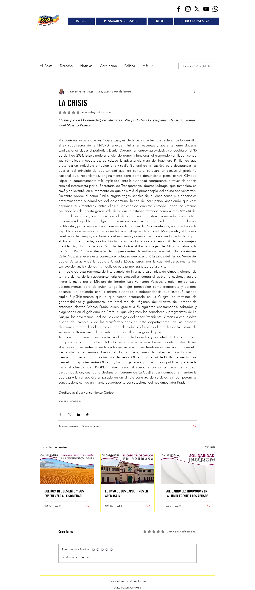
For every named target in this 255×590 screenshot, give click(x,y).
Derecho (66, 66)
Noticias (86, 66)
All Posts (46, 66)
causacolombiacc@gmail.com (127, 581)
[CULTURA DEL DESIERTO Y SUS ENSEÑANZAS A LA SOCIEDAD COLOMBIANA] (67, 469)
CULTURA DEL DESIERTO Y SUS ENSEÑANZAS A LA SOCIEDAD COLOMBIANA (64, 493)
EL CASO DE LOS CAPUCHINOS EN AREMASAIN (126, 493)
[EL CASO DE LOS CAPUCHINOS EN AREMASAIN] (128, 469)
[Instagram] (188, 9)
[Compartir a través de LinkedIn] (78, 414)
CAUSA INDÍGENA (70, 401)
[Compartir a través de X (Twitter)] (69, 414)
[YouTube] (206, 9)
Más (145, 66)
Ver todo (210, 446)
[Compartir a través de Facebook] (60, 414)
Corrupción (108, 66)
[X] (197, 9)
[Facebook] (178, 9)
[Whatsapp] (215, 9)
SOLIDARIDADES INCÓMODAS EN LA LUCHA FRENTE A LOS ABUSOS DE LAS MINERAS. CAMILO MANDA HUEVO (187, 493)
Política (129, 66)
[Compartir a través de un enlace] (87, 414)
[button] (121, 21)
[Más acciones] (194, 91)
